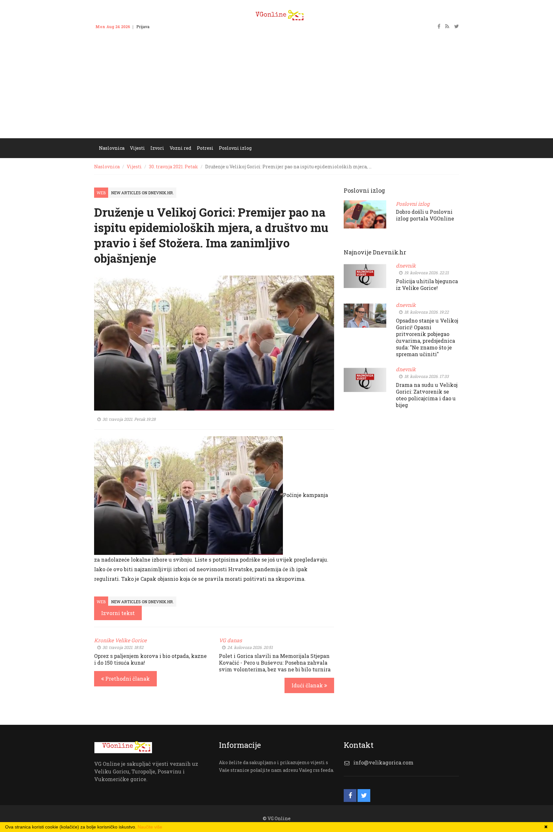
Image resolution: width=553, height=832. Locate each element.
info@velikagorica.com (383, 762)
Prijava (142, 26)
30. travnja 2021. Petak (173, 167)
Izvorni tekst (118, 613)
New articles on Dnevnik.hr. (142, 192)
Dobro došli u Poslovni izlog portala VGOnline (425, 215)
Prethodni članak (127, 678)
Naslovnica (107, 167)
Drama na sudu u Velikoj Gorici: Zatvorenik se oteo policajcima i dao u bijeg (427, 394)
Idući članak (308, 685)
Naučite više (150, 826)
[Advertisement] (276, 90)
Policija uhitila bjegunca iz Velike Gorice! (427, 284)
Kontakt (163, 26)
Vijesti (134, 167)
